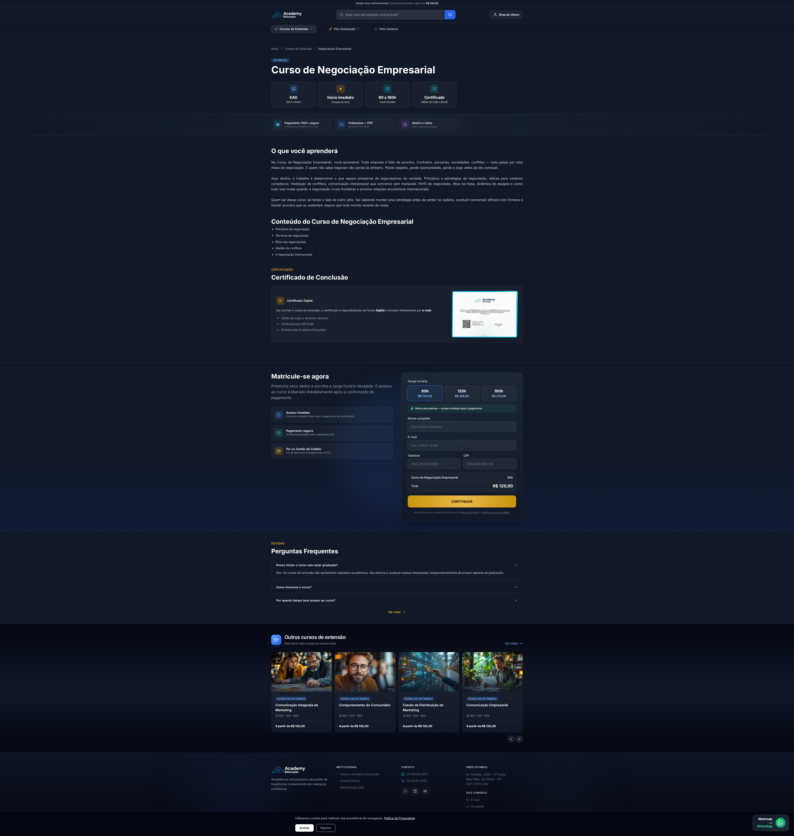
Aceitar (304, 828)
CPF (466, 455)
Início (274, 48)
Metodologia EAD (352, 787)
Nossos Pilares (350, 780)
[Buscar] (450, 14)
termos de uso (470, 512)
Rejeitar (325, 828)
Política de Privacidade (399, 818)
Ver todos (511, 643)
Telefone (414, 455)
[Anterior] (511, 739)
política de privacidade (496, 512)
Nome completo (419, 418)
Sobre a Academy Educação (359, 774)
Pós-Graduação (344, 29)
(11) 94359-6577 (417, 774)
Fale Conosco (388, 29)
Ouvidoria (477, 806)
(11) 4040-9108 (416, 780)
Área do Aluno (509, 14)
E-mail (412, 437)
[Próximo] (519, 739)
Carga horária (417, 381)
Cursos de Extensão (294, 29)
